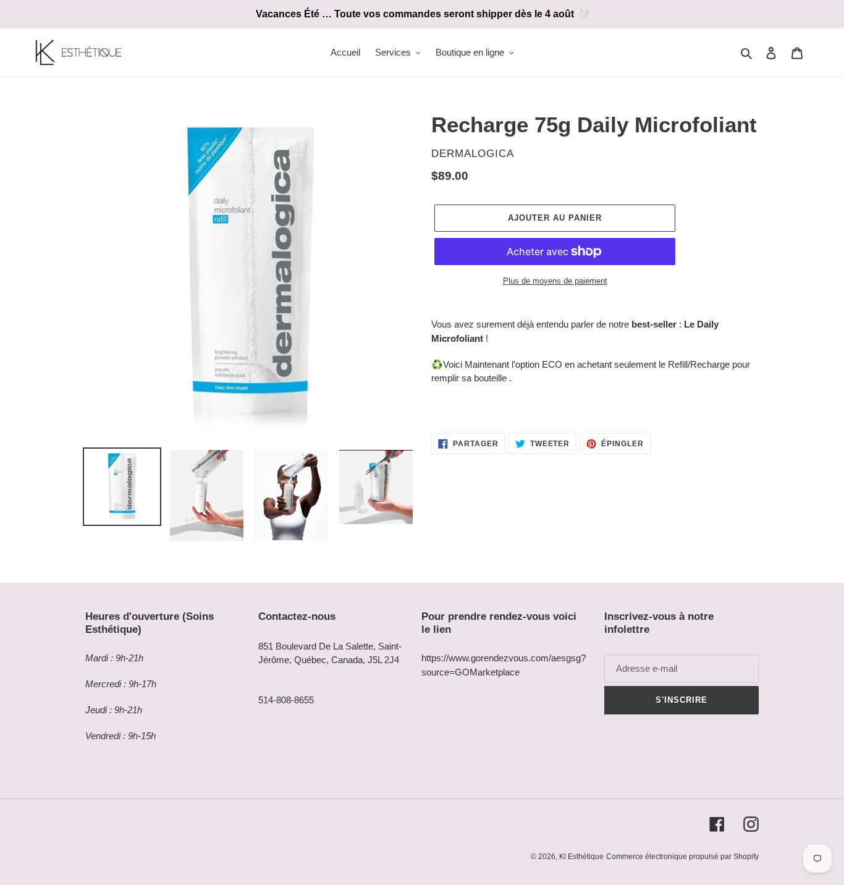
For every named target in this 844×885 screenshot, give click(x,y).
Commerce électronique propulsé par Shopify (682, 856)
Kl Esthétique (581, 856)
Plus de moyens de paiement (555, 281)
